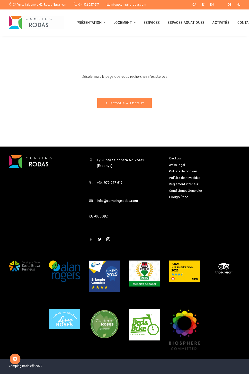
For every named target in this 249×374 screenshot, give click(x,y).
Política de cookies (183, 171)
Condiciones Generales (185, 191)
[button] (91, 240)
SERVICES (151, 23)
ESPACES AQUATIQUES (186, 23)
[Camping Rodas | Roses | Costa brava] (36, 22)
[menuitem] (195, 4)
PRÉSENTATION (89, 23)
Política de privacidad (185, 178)
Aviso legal (177, 165)
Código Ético (178, 197)
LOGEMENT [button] (123, 23)
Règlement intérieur (183, 184)
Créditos (175, 158)
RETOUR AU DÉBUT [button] (127, 103)
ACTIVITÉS (221, 23)
